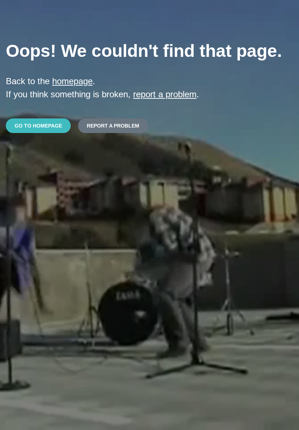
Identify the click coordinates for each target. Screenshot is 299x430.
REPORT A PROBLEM (113, 126)
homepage (72, 81)
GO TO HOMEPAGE (38, 126)
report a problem (165, 94)
